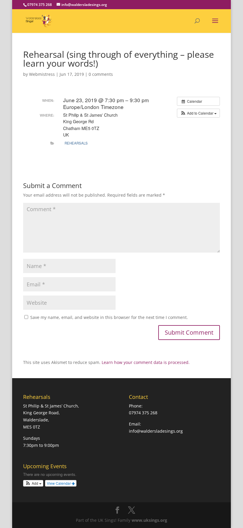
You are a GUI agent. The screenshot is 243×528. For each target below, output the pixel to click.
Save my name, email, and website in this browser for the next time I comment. (109, 317)
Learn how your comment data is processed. (146, 362)
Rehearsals (76, 143)
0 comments (101, 74)
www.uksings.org (149, 520)
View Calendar (59, 483)
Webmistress (42, 74)
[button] (198, 113)
